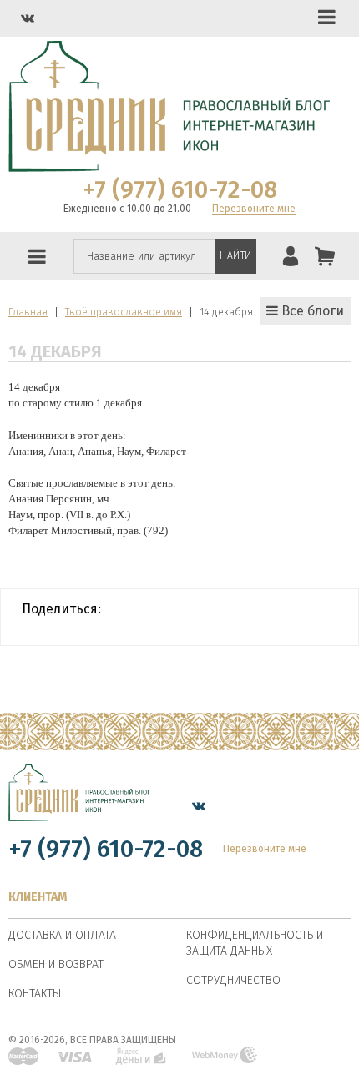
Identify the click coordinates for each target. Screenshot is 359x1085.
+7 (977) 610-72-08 (180, 190)
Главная (28, 312)
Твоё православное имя (123, 312)
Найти (236, 255)
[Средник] (79, 805)
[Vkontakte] (27, 18)
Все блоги (311, 311)
